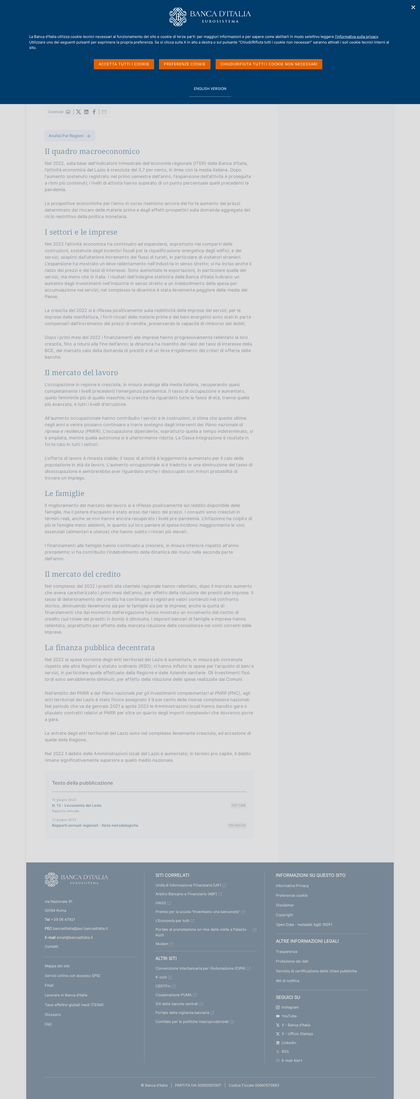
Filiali (49, 985)
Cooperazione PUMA (174, 995)
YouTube (289, 1016)
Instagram (290, 1007)
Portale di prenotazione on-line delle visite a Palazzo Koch (201, 932)
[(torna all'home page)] (76, 880)
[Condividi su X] (78, 112)
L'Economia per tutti (172, 920)
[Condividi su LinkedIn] (86, 112)
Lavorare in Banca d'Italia (66, 995)
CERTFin (163, 986)
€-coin (161, 977)
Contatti (51, 946)
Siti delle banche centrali (177, 1004)
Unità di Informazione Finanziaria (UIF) (188, 885)
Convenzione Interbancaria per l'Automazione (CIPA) (200, 968)
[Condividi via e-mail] (104, 112)
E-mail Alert (292, 1060)
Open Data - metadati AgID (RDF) (304, 924)
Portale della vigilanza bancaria (182, 1012)
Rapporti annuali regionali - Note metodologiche (95, 825)
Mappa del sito (57, 966)
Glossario (53, 1014)
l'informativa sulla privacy (356, 36)
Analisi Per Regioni (66, 135)
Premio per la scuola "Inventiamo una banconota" (198, 911)
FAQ (48, 1024)
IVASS (161, 903)
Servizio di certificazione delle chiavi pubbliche (316, 971)
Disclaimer (285, 905)
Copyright (284, 915)
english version (210, 91)
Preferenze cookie (292, 895)
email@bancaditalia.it (75, 937)
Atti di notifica (287, 980)
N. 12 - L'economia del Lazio (76, 805)
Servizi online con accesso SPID (72, 975)
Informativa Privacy (292, 885)
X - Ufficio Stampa (297, 1033)
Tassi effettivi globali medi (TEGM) (74, 1004)
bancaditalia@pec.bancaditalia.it (80, 928)
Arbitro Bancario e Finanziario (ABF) (186, 894)
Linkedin (289, 1042)
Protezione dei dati (292, 961)
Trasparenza (286, 951)
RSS (285, 1051)
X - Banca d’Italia (296, 1025)
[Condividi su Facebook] (94, 112)
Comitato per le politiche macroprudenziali (192, 1021)
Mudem (162, 943)
